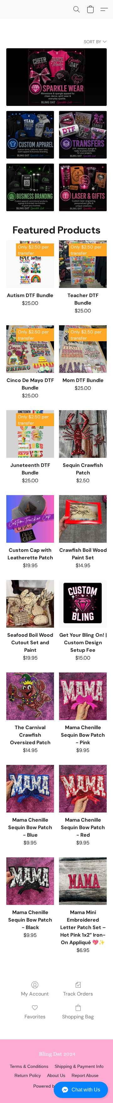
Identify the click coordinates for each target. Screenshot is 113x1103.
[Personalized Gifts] (83, 187)
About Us (56, 1075)
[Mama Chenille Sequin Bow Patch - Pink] (83, 696)
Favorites (35, 1016)
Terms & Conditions (29, 1066)
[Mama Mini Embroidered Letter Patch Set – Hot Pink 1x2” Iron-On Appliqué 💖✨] (83, 881)
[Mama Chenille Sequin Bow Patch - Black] (30, 881)
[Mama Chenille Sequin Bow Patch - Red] (83, 789)
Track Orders (78, 994)
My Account (35, 994)
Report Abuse (85, 1075)
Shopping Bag (78, 1016)
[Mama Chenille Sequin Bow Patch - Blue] (30, 789)
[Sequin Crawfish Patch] (83, 434)
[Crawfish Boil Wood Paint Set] (83, 519)
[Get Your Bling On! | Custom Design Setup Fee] (83, 604)
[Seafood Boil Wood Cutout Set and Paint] (30, 604)
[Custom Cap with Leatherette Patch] (30, 519)
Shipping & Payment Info (79, 1066)
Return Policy (27, 1075)
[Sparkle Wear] (56, 77)
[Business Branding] (30, 187)
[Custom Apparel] (30, 135)
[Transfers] (83, 135)
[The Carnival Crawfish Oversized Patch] (30, 696)
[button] (56, 1090)
